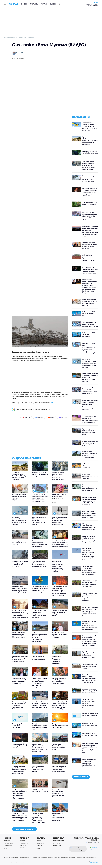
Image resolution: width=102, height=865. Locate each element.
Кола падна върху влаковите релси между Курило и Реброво (38, 768)
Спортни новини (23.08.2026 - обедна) (89, 724)
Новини (24, 4)
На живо (53, 4)
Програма (34, 4)
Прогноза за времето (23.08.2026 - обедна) (90, 714)
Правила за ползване (80, 857)
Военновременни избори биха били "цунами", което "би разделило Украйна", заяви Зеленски (89, 678)
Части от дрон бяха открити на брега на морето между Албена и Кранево (59, 768)
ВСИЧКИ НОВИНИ (81, 777)
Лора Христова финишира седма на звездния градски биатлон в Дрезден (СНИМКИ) (89, 216)
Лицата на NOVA (25, 843)
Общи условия (57, 857)
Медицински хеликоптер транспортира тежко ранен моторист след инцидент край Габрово (58, 566)
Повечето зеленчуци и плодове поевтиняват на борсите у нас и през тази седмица (40, 589)
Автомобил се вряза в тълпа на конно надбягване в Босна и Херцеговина (90, 583)
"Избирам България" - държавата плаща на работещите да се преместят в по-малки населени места (20, 770)
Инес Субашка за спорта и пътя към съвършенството (38, 657)
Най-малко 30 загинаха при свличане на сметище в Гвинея (88, 257)
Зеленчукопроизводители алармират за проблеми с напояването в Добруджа (20, 705)
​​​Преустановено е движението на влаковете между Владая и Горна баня (39, 563)
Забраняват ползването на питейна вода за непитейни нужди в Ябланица (59, 793)
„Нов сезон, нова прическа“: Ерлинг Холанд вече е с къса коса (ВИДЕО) (89, 390)
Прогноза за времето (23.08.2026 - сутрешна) (20, 725)
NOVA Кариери (57, 843)
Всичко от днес (8, 843)
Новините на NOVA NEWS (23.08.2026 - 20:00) (88, 313)
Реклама (5, 857)
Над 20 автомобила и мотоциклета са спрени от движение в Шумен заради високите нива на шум (20, 614)
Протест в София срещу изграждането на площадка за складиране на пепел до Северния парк (40, 498)
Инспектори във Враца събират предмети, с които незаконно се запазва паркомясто (40, 704)
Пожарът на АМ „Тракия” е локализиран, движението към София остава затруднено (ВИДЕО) (39, 818)
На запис (43, 4)
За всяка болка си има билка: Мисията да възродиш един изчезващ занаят (20, 658)
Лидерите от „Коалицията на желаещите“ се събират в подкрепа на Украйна (89, 126)
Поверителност (64, 857)
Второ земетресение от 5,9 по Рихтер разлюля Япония (90, 443)
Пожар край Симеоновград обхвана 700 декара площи (59, 746)
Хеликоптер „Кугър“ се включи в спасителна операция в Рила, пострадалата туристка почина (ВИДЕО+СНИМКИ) (20, 794)
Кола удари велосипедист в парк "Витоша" (19, 542)
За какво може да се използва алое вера (89, 203)
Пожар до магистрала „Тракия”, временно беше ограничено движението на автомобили (39, 637)
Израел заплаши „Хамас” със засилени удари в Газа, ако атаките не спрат (90, 270)
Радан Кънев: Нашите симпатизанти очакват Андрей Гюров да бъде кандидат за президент (39, 682)
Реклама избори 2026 (13, 857)
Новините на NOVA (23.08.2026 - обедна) (89, 734)
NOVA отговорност (58, 840)
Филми (38, 848)
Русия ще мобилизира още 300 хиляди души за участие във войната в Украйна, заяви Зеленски (90, 611)
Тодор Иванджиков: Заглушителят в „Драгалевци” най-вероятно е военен (19, 635)
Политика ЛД (72, 857)
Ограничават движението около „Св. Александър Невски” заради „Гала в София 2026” (39, 747)
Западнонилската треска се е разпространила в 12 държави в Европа (90, 419)
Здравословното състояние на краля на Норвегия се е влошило (89, 245)
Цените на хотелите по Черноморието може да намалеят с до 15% (59, 613)
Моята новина (8, 845)
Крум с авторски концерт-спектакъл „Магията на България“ (59, 635)
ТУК (52, 402)
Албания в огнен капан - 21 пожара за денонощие (90, 465)
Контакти (50, 857)
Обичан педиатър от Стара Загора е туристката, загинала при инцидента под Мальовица (59, 521)
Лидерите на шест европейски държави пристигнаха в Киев (90, 691)
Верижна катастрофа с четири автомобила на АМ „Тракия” (39, 543)
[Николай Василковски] (14, 53)
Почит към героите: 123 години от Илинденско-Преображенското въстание (39, 614)
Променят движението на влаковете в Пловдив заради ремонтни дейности (19, 476)
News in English (57, 845)
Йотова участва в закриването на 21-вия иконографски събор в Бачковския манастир (60, 543)
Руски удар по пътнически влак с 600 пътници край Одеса (89, 431)
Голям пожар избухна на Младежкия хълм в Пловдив (19, 745)
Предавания (40, 843)
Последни (7, 840)
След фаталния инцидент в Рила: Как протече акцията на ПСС (39, 726)
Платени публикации (8, 858)
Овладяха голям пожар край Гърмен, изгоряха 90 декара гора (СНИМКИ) (20, 563)
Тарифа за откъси (36, 857)
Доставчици (44, 857)
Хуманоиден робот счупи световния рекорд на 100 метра (90, 324)
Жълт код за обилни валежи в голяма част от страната (40, 474)
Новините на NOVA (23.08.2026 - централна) (88, 334)
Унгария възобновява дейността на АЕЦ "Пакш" (89, 666)
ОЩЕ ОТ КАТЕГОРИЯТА (24, 829)
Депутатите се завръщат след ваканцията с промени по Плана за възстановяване (60, 476)
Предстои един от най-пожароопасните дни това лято (60, 725)
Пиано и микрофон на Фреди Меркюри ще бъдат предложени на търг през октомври (89, 191)
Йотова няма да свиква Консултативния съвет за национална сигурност (59, 817)
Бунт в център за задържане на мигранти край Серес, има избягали (89, 654)
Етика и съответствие (91, 857)
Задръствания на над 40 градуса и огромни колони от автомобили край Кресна (39, 520)
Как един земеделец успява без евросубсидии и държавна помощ (59, 680)
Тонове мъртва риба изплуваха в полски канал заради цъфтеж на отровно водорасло (89, 596)
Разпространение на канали (25, 857)
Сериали (39, 845)
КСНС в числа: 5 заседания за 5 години (40, 790)
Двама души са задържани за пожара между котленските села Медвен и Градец (20, 589)
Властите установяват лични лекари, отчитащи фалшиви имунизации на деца (19, 520)
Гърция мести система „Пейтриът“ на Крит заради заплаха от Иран (90, 454)
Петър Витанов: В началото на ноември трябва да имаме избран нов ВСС (20, 680)
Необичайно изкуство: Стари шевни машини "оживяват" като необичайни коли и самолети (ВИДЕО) (60, 705)
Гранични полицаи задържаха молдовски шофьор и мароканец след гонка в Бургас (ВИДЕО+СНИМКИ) (20, 817)
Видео (5, 848)
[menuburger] (5, 4)
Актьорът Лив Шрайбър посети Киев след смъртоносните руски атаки (88, 703)
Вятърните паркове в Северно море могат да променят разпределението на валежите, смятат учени (90, 231)
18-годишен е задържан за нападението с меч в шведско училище (89, 526)
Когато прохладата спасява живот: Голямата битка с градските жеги (89, 178)
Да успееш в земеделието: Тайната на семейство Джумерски (57, 659)
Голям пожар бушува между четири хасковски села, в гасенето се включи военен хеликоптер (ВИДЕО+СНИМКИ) (59, 591)
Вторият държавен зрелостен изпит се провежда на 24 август (19, 497)
